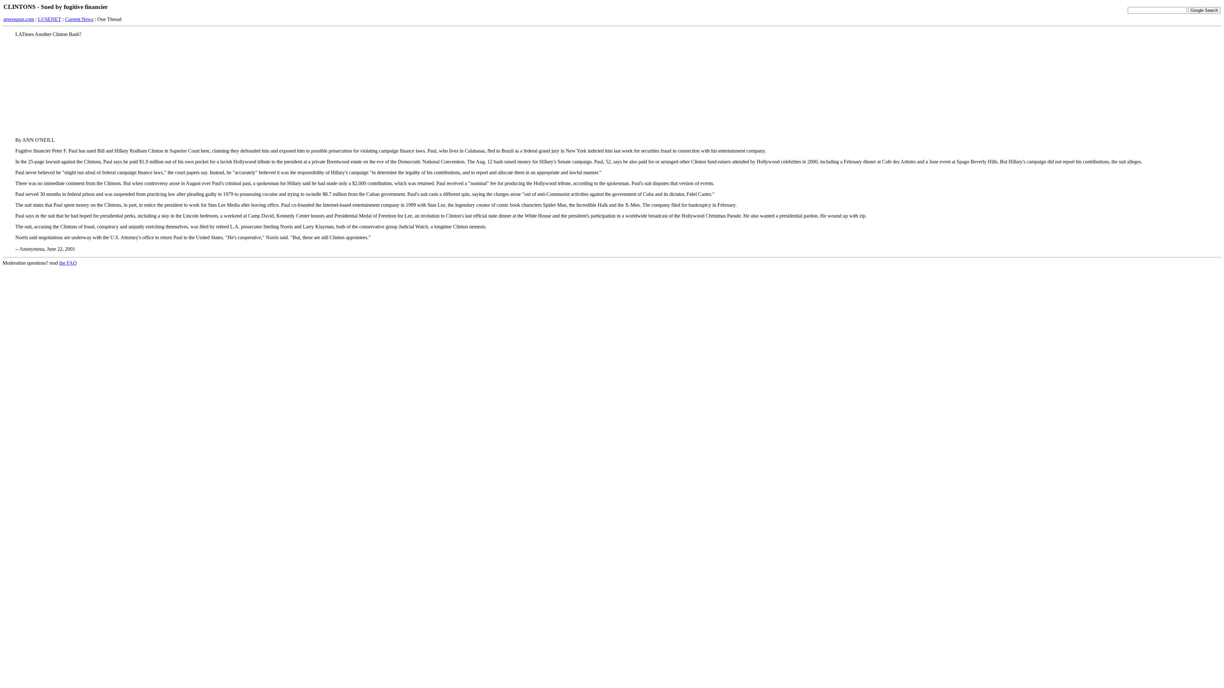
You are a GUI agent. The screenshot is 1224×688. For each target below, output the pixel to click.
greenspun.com (19, 19)
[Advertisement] (612, 87)
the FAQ (68, 263)
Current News (79, 19)
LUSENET (49, 19)
